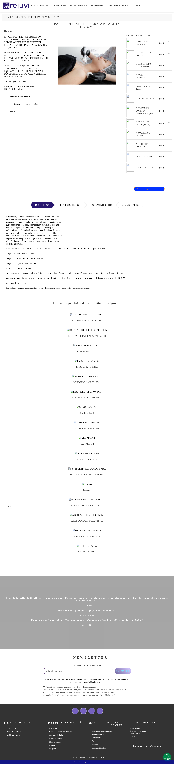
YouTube (91, 711)
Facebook (75, 711)
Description (42, 205)
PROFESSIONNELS (78, 5)
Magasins (52, 749)
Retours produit (98, 734)
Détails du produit (70, 205)
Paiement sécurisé (56, 738)
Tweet (137, 180)
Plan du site (53, 745)
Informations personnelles (102, 731)
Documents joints (101, 205)
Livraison (53, 728)
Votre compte (116, 724)
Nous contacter (55, 742)
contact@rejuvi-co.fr (22, 65)
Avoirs (94, 741)
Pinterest (144, 180)
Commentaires (130, 205)
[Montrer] (84, 321)
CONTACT (137, 5)
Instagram (100, 711)
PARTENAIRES (97, 5)
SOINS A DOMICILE (40, 5)
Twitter (83, 711)
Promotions (11, 728)
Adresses (95, 745)
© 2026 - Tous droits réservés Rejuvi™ (87, 758)
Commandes (96, 738)
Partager (130, 180)
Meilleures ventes (13, 735)
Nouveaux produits (14, 732)
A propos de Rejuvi (118, 5)
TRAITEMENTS (59, 5)
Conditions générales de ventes (61, 732)
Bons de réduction (99, 748)
